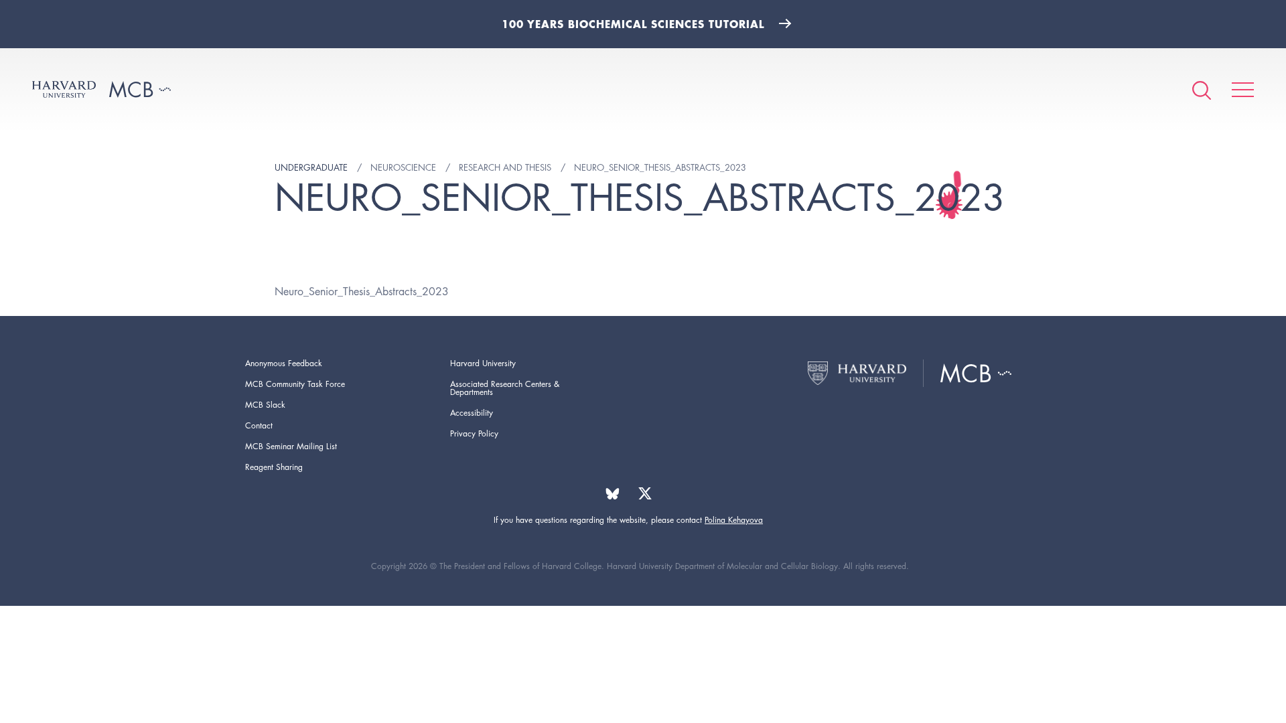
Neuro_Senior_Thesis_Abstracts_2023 (362, 292)
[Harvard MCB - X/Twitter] (645, 493)
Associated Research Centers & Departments (504, 388)
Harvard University (483, 363)
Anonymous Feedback (283, 363)
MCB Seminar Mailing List (291, 446)
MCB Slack (265, 404)
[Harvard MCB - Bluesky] (612, 493)
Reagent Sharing (274, 467)
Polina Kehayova (734, 520)
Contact (259, 425)
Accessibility (471, 412)
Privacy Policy (474, 433)
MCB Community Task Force (295, 384)
